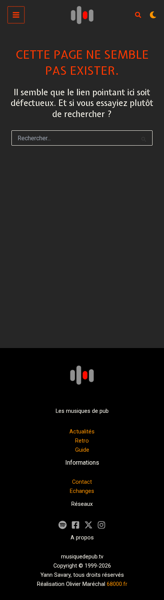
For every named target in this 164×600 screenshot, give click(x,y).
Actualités (82, 431)
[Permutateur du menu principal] (16, 14)
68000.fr (117, 584)
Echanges (82, 491)
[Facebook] (75, 525)
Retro (82, 440)
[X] (88, 525)
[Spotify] (62, 525)
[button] (138, 16)
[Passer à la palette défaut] (153, 14)
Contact (82, 481)
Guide (82, 449)
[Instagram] (101, 525)
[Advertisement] (82, 252)
